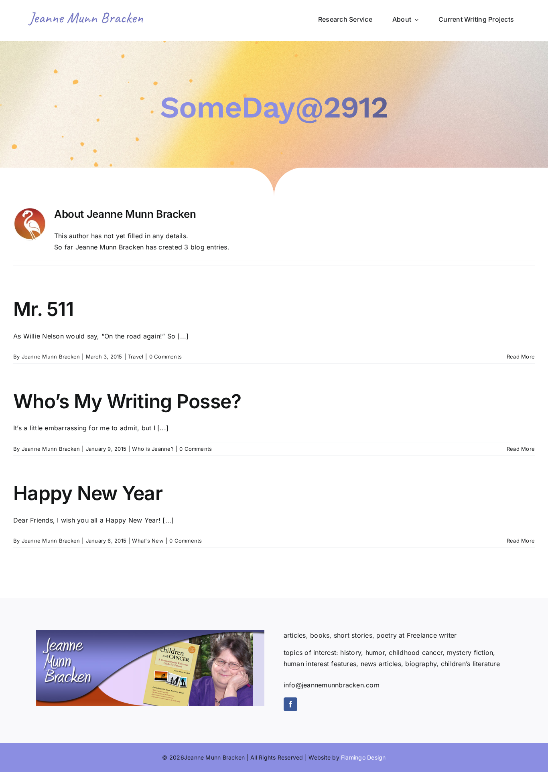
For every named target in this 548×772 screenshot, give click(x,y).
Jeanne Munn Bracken (51, 356)
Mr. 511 (43, 309)
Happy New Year (87, 493)
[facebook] (290, 704)
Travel (135, 356)
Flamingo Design (363, 757)
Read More (521, 356)
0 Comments (165, 356)
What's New (147, 540)
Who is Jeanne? (152, 449)
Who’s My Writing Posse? (127, 401)
